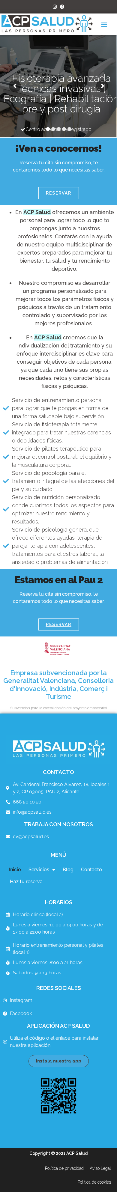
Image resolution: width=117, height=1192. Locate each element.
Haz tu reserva (26, 881)
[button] (104, 24)
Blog (68, 869)
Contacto (91, 869)
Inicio (15, 869)
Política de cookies (94, 1182)
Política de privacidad (64, 1168)
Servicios (38, 869)
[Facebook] (62, 6)
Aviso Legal (100, 1168)
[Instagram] (54, 6)
